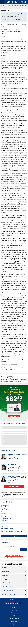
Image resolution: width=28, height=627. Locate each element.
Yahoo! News (4, 520)
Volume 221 (11, 7)
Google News (5, 517)
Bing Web (3, 514)
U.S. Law (7, 5)
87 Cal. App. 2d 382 (12, 265)
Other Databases (7, 590)
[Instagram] (13, 603)
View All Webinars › (14, 486)
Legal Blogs (4, 509)
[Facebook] (11, 603)
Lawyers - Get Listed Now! (14, 555)
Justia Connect (14, 607)
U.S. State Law (6, 587)
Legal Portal (14, 610)
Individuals (5, 572)
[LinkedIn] (6, 603)
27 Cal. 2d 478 (20, 193)
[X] (20, 603)
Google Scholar (5, 505)
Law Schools (6, 579)
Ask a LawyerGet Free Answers (7, 527)
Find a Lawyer (5, 543)
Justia (2, 5)
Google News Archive (7, 519)
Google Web (4, 512)
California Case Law (21, 5)
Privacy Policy (14, 621)
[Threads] (15, 603)
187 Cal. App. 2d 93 (11, 342)
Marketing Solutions (8, 594)
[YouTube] (8, 603)
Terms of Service (14, 618)
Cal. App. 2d (4, 7)
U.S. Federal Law (7, 583)
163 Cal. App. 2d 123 (16, 305)
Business (5, 575)
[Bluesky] (17, 603)
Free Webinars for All (8, 450)
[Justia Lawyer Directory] (22, 603)
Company (14, 613)
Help (14, 615)
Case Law (12, 5)
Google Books (5, 507)
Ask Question (14, 536)
